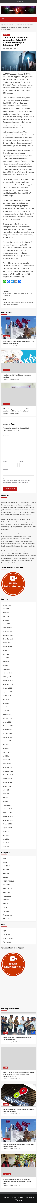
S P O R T (5, 907)
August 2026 (7, 605)
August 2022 (7, 786)
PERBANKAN (7, 896)
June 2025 (6, 658)
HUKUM (5, 877)
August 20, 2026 (13, 1079)
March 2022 (7, 805)
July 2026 (6, 609)
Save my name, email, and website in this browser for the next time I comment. (16, 481)
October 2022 (7, 778)
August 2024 (7, 695)
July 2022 (6, 790)
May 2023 (6, 752)
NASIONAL (6, 35)
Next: (18, 302)
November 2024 (8, 684)
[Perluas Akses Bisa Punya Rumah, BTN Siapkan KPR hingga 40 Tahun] (18, 1023)
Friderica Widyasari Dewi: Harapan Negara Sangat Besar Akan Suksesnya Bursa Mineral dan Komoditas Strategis (18, 1074)
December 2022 (8, 771)
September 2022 (8, 782)
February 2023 (7, 763)
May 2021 (6, 843)
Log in (5, 930)
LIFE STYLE (6, 885)
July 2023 (6, 744)
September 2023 (8, 737)
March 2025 (7, 669)
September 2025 (8, 646)
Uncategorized (7, 915)
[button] (3, 19)
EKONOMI (6, 866)
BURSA (5, 862)
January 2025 (7, 677)
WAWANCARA (8, 919)
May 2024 (6, 707)
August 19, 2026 (13, 346)
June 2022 (6, 794)
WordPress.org (7, 942)
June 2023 (6, 748)
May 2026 (6, 616)
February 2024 (7, 718)
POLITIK (5, 903)
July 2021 (6, 835)
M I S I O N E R (7, 888)
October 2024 (7, 688)
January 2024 (7, 722)
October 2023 (7, 733)
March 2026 (7, 624)
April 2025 (6, 665)
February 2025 (7, 673)
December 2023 (8, 726)
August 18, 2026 (13, 1185)
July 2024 (6, 699)
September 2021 (8, 828)
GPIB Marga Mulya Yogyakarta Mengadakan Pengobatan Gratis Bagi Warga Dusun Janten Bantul (17, 1181)
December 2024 (8, 680)
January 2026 (7, 631)
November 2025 (8, 639)
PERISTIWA (6, 900)
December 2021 (8, 816)
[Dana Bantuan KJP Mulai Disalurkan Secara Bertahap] (18, 361)
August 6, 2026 (13, 380)
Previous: (17, 293)
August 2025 (7, 650)
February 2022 (7, 809)
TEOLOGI (6, 911)
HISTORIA (6, 873)
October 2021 (7, 824)
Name (5, 461)
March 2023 (7, 760)
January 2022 (7, 812)
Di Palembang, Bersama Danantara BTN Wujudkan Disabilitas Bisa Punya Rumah (16, 410)
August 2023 (7, 741)
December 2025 (8, 635)
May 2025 (6, 661)
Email (21, 461)
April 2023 (6, 756)
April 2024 (6, 710)
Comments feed (8, 938)
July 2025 (6, 654)
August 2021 (7, 831)
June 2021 (6, 839)
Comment (6, 436)
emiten (6, 48)
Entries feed (6, 934)
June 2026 (6, 612)
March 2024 (7, 714)
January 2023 (7, 767)
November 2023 (8, 729)
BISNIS (5, 858)
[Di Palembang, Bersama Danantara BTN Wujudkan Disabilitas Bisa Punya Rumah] (18, 394)
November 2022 (8, 775)
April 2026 (6, 620)
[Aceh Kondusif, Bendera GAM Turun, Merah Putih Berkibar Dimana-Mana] (18, 327)
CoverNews (28, 1197)
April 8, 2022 (13, 48)
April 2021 (6, 846)
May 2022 (6, 797)
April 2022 (6, 801)
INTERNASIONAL (8, 881)
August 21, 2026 (13, 1042)
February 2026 (7, 627)
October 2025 (7, 643)
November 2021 (8, 820)
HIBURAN (6, 870)
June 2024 (6, 703)
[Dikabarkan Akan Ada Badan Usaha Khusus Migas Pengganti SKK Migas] (18, 1095)
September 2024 (8, 692)
